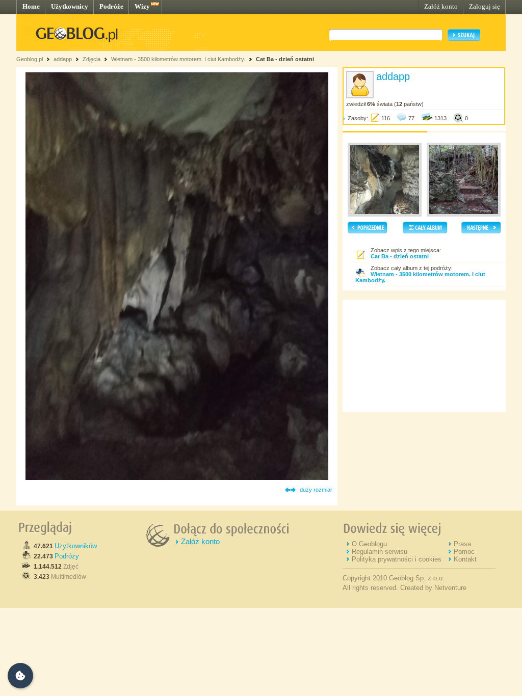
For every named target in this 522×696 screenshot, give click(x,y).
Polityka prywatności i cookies (396, 559)
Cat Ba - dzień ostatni (285, 59)
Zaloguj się (484, 6)
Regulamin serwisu (379, 551)
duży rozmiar (316, 490)
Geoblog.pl (29, 59)
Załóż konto (441, 6)
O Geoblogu (369, 544)
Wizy (142, 6)
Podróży (67, 556)
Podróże (111, 6)
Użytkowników (76, 546)
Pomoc (464, 551)
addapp (63, 59)
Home (31, 6)
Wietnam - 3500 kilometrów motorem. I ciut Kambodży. (178, 59)
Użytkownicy (69, 6)
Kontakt (465, 559)
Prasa (462, 544)
